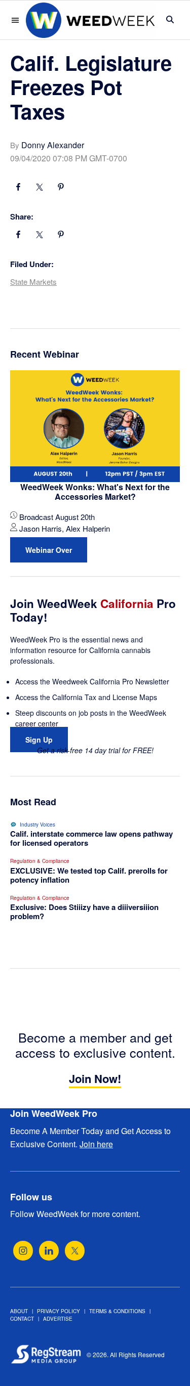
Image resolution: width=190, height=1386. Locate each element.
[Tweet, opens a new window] (39, 188)
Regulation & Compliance (39, 860)
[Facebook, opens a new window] (18, 188)
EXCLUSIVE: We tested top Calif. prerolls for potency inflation (89, 875)
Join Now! (95, 1078)
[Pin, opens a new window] (61, 188)
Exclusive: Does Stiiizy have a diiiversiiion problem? (84, 911)
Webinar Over (48, 550)
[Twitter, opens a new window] (75, 1251)
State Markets (33, 281)
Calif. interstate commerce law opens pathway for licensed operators (91, 838)
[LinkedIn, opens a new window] (49, 1251)
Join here (96, 1144)
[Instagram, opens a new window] (23, 1251)
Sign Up (39, 739)
